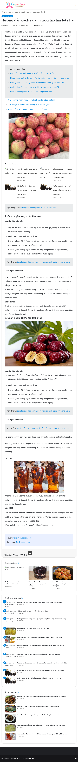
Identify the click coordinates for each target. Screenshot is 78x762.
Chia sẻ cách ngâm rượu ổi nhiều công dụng (33, 611)
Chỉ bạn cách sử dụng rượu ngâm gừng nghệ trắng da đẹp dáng (39, 637)
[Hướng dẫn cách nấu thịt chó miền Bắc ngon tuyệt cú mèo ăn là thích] (10, 699)
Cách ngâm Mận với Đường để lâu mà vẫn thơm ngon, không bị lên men (42, 734)
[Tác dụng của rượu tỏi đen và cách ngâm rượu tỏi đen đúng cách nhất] (46, 173)
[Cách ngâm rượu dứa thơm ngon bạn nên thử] (10, 631)
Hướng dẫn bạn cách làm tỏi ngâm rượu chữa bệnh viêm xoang (39, 602)
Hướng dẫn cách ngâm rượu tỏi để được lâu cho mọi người (34, 87)
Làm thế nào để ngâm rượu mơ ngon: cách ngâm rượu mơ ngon (43, 262)
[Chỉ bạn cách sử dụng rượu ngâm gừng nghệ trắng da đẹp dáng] (10, 639)
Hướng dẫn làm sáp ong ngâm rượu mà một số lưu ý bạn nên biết (37, 83)
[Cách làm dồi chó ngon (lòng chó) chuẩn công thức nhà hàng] (10, 718)
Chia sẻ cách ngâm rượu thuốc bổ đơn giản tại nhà (31, 92)
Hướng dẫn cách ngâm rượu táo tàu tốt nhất (38, 208)
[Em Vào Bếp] (15, 4)
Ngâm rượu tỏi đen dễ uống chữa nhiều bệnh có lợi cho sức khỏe (62, 190)
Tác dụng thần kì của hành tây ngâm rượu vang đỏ (28, 104)
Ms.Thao (5, 25)
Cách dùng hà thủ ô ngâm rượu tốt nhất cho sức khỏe (32, 73)
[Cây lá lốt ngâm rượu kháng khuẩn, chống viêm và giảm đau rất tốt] (10, 171)
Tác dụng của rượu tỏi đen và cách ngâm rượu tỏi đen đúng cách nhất (62, 173)
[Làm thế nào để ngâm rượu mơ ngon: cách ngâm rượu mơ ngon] (63, 573)
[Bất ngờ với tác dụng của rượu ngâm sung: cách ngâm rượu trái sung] (10, 622)
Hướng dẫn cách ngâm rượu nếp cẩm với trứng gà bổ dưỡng (38, 584)
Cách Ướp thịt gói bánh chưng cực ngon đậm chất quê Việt (38, 706)
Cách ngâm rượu (13, 12)
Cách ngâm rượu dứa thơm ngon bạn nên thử (33, 628)
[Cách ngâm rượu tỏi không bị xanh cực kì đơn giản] (15, 573)
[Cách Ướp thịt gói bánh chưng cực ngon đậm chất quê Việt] (10, 708)
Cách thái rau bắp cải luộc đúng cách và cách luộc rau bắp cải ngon (41, 725)
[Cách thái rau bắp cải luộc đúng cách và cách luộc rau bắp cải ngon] (10, 728)
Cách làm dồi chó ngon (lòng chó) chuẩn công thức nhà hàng (39, 715)
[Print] (30, 553)
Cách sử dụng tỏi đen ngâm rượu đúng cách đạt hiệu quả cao (39, 654)
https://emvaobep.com (22, 538)
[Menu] (3, 5)
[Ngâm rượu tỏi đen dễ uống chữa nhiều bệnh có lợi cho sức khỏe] (46, 187)
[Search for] (75, 5)
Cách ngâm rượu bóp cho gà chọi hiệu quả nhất (27, 109)
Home (5, 12)
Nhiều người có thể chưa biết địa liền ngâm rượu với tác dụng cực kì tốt (39, 78)
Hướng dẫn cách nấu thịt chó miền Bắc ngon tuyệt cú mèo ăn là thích (41, 696)
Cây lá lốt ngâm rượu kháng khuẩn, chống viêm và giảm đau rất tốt (27, 173)
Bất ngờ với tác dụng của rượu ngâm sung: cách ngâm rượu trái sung (41, 619)
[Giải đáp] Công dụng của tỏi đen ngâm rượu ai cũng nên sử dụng (26, 190)
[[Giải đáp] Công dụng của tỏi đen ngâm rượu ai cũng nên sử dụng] (10, 187)
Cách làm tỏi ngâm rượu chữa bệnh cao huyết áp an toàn (31, 100)
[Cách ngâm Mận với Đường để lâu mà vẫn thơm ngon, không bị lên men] (10, 736)
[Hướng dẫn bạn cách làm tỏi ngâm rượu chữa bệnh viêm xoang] (10, 605)
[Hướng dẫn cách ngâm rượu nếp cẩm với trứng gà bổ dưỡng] (39, 573)
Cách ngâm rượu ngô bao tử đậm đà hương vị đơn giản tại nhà (43, 428)
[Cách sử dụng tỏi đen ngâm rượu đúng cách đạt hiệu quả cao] (10, 657)
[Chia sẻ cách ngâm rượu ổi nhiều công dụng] (10, 613)
